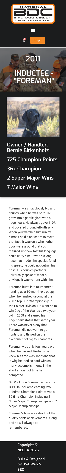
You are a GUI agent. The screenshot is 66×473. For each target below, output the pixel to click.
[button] (33, 30)
